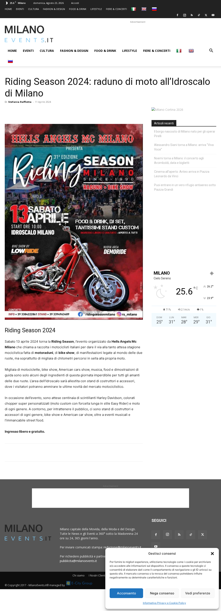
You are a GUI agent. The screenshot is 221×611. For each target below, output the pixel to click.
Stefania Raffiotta (20, 101)
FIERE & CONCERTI (116, 9)
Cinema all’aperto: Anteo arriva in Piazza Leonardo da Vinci (181, 174)
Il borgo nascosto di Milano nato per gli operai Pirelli (184, 134)
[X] (206, 15)
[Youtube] (213, 15)
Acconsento (126, 593)
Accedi (75, 3)
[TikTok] (199, 15)
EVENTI (20, 9)
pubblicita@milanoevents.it (78, 561)
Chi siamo (79, 575)
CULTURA (33, 9)
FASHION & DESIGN (54, 9)
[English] (144, 9)
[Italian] (134, 9)
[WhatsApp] (29, 111)
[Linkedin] (39, 111)
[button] (212, 553)
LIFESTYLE (96, 9)
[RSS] (191, 15)
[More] (58, 111)
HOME (8, 9)
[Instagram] (184, 15)
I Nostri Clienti (97, 575)
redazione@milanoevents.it (122, 547)
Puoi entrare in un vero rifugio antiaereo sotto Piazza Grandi (185, 187)
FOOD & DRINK (77, 9)
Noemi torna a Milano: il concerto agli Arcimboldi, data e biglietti (179, 161)
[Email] (48, 111)
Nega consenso (162, 593)
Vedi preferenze (197, 593)
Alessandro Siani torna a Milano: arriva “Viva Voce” (184, 147)
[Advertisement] (137, 34)
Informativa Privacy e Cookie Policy (164, 603)
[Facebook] (177, 15)
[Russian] (155, 9)
